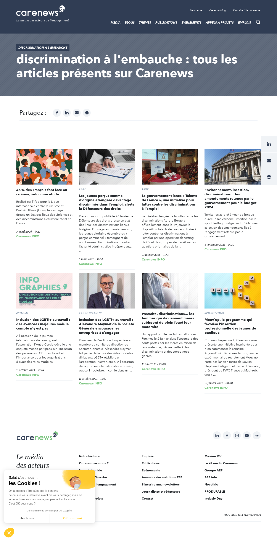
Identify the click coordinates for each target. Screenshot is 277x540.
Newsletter (196, 10)
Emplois (244, 22)
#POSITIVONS (214, 313)
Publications (166, 22)
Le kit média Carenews (221, 463)
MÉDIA (116, 22)
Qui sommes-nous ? (94, 463)
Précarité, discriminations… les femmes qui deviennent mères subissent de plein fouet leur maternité (168, 320)
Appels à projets (220, 22)
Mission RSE (213, 456)
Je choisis (27, 518)
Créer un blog (217, 10)
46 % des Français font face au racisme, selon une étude (41, 192)
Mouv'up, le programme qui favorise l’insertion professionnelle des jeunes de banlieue (230, 326)
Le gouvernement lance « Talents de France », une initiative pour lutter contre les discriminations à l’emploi (169, 202)
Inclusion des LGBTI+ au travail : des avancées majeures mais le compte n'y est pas (43, 324)
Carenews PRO (216, 249)
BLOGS (130, 22)
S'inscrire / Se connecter (246, 10)
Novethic (211, 484)
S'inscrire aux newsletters (161, 484)
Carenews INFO (27, 236)
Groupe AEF (213, 470)
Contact (147, 498)
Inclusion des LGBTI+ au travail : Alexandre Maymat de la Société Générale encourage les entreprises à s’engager (106, 326)
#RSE (82, 189)
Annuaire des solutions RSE (162, 477)
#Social (22, 313)
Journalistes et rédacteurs (161, 491)
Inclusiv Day (213, 498)
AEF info (211, 477)
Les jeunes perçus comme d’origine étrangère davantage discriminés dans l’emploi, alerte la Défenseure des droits (107, 202)
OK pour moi (72, 518)
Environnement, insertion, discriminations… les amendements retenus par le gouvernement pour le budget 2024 (230, 198)
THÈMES (145, 22)
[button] (9, 532)
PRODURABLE (215, 491)
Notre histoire (89, 456)
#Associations (91, 313)
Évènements (191, 22)
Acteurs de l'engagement (97, 484)
